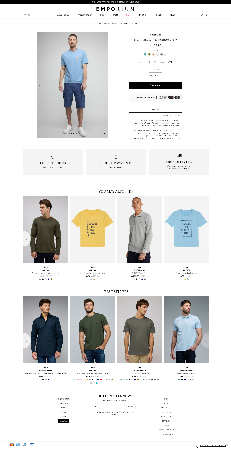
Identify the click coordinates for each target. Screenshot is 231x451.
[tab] (155, 109)
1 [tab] (76, 133)
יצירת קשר (64, 412)
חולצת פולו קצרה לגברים (186, 373)
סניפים (63, 416)
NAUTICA (186, 270)
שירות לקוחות (64, 403)
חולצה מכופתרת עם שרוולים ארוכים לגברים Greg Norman (45, 373)
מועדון (166, 425)
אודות (166, 399)
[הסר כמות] (160, 75)
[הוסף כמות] (151, 75)
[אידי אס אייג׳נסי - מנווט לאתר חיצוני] (214, 447)
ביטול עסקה (64, 421)
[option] (145, 54)
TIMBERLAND (155, 35)
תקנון (166, 403)
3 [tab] (71, 133)
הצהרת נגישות (166, 407)
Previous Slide (39, 85)
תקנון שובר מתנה (166, 434)
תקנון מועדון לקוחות (166, 430)
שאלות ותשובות (64, 399)
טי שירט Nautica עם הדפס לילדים (186, 273)
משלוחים (64, 407)
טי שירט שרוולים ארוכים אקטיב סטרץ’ (45, 273)
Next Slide (106, 85)
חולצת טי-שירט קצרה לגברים (139, 373)
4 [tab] (69, 133)
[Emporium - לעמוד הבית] (115, 7)
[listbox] (155, 55)
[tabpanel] (72, 85)
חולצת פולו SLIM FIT (139, 273)
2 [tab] (73, 133)
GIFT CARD (166, 421)
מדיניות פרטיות (166, 412)
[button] (206, 15)
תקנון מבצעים (166, 416)
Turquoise (155, 50)
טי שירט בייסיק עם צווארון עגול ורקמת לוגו (92, 373)
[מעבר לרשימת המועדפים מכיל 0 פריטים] (29, 15)
